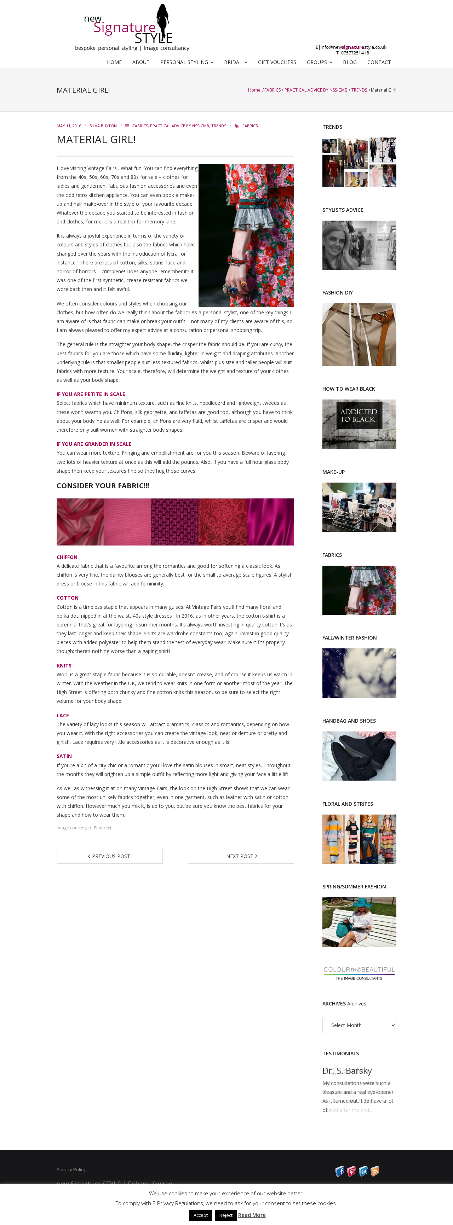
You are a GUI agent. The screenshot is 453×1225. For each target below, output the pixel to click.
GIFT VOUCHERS (277, 62)
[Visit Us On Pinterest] (351, 1175)
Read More (252, 1214)
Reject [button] (226, 1215)
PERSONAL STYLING (184, 62)
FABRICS (272, 90)
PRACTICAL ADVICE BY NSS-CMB (316, 90)
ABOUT (141, 62)
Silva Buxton (103, 125)
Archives (356, 1003)
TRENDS (359, 90)
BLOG (350, 62)
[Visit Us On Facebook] (339, 1175)
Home (255, 90)
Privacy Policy (71, 1169)
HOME (114, 62)
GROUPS (317, 62)
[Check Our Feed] (374, 1175)
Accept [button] (201, 1215)
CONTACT (379, 62)
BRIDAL (233, 62)
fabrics (250, 125)
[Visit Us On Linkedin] (363, 1175)
